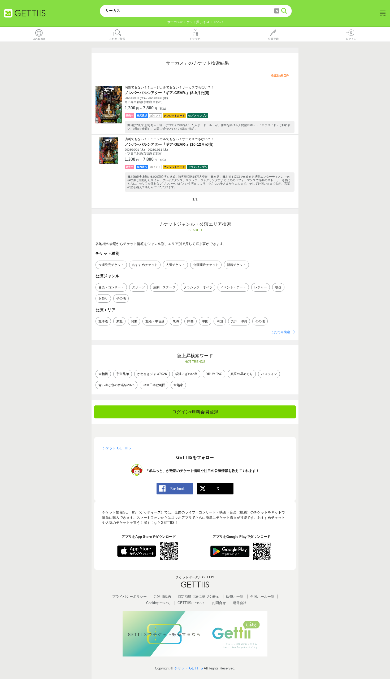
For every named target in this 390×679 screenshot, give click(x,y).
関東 (134, 321)
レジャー (260, 287)
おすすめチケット (145, 265)
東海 (176, 321)
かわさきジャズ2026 (152, 374)
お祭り (103, 298)
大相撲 (103, 374)
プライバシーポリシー (129, 596)
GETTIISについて (191, 603)
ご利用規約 (162, 596)
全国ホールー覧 (262, 596)
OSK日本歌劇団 (154, 385)
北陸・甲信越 (154, 321)
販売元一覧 (234, 596)
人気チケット (175, 265)
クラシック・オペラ (198, 287)
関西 (190, 321)
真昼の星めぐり (242, 374)
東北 (119, 321)
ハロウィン (269, 374)
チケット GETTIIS (188, 668)
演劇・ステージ (164, 287)
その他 (121, 298)
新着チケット (236, 265)
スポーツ (138, 287)
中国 (205, 321)
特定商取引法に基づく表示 (198, 596)
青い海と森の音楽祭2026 (116, 385)
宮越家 (178, 385)
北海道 (103, 321)
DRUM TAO (214, 374)
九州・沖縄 (239, 321)
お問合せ (219, 603)
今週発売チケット (111, 265)
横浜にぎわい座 (186, 374)
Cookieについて (158, 603)
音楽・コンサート (111, 287)
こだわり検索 (280, 332)
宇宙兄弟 (122, 374)
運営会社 (239, 603)
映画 (278, 287)
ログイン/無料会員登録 (195, 411)
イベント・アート (233, 287)
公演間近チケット (206, 265)
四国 (219, 321)
